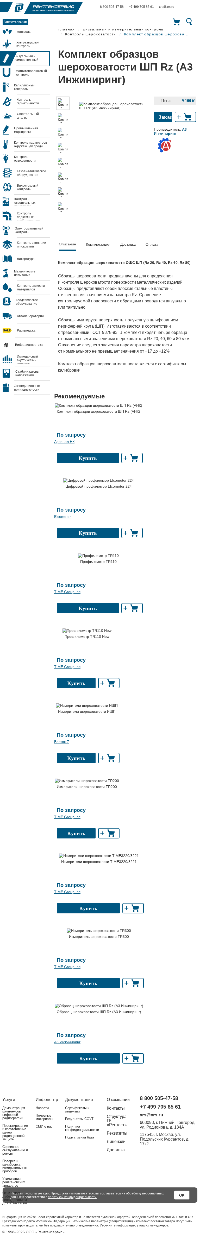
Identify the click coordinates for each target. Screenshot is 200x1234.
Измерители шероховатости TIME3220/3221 (99, 862)
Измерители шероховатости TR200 (87, 787)
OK (181, 1195)
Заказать (165, 117)
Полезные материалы (44, 1117)
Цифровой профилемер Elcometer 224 (98, 486)
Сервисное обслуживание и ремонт (15, 1150)
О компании (118, 1099)
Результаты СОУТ (79, 1119)
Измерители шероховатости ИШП (87, 711)
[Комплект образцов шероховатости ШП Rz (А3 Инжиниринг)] (63, 103)
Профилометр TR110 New (87, 636)
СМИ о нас (44, 1126)
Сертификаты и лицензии (77, 1109)
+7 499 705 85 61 (141, 7)
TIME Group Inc (67, 592)
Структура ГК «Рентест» (117, 1120)
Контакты (116, 1108)
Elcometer (62, 516)
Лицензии (116, 1141)
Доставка (128, 244)
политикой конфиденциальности (72, 1197)
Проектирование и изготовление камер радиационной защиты (15, 1132)
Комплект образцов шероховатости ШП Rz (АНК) (98, 411)
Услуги (8, 1099)
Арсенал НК (64, 442)
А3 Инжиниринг (67, 1042)
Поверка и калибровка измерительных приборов (14, 1166)
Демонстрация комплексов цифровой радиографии (13, 1113)
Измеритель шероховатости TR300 (99, 936)
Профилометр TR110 (98, 561)
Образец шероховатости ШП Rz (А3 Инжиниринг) (99, 1012)
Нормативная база (79, 1137)
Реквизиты (117, 1133)
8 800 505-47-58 (112, 7)
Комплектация (98, 244)
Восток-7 (61, 742)
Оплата (152, 244)
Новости (42, 1108)
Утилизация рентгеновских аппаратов (13, 1182)
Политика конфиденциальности (82, 1128)
